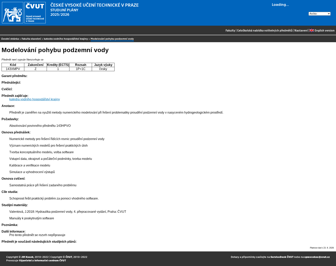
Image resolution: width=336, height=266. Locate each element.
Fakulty (230, 30)
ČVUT (69, 256)
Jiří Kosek (27, 256)
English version (324, 30)
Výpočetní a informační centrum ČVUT (42, 260)
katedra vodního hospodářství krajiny (66, 38)
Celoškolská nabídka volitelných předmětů (265, 30)
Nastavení (301, 30)
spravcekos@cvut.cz (317, 256)
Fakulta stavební (31, 38)
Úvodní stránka (10, 38)
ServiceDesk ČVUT (281, 256)
